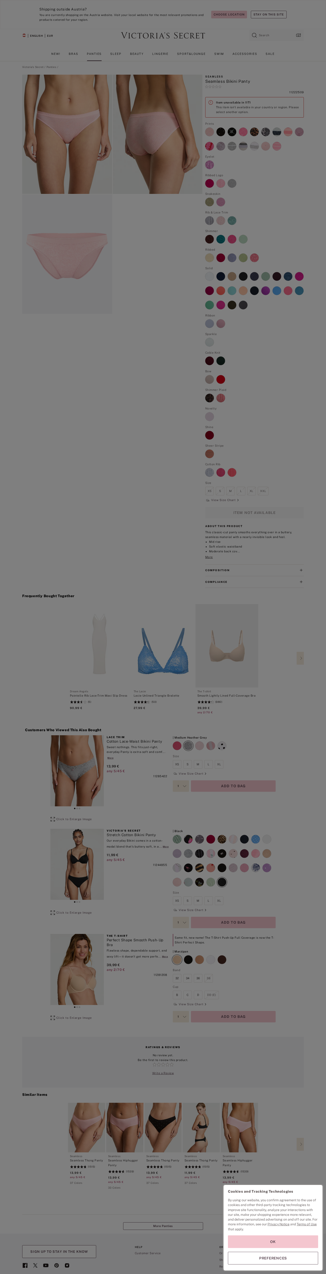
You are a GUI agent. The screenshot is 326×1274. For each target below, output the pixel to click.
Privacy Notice (278, 1224)
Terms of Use (307, 1224)
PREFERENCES (273, 1258)
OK (273, 1242)
